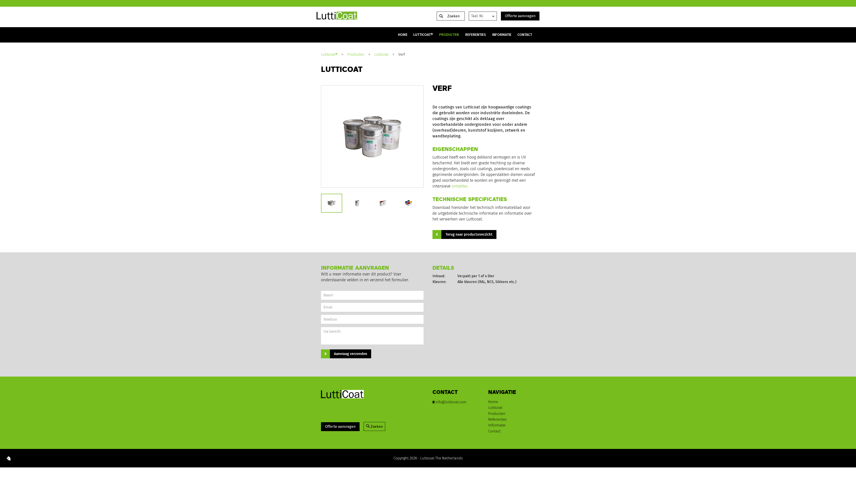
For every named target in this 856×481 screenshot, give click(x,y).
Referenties (475, 35)
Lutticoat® (423, 35)
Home (402, 35)
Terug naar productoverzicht (468, 234)
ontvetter (459, 186)
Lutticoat (381, 54)
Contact (524, 35)
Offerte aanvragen (520, 16)
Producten (449, 35)
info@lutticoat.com (451, 402)
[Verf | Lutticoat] (337, 18)
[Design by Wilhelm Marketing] (8, 459)
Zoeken (376, 426)
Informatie (501, 35)
